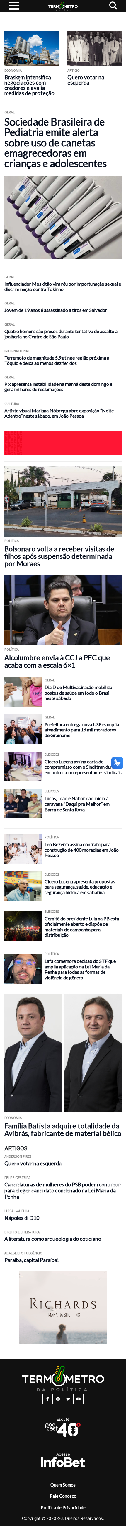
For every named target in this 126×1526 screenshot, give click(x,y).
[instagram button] (58, 1399)
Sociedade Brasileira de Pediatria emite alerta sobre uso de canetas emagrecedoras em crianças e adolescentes (55, 142)
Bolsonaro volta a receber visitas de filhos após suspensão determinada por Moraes (59, 556)
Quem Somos (63, 1484)
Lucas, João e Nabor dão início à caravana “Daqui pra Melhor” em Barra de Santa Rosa (77, 803)
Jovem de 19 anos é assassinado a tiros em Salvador (55, 310)
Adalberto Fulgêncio (23, 1253)
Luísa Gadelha (16, 1211)
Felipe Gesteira (17, 1177)
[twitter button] (68, 1399)
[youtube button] (78, 1399)
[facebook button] (47, 1399)
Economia (13, 70)
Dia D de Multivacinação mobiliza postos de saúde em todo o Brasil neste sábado (78, 692)
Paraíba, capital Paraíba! (31, 1260)
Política (11, 540)
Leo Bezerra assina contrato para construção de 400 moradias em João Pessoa (82, 849)
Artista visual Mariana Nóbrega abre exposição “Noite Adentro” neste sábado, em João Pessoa (59, 413)
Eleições (52, 754)
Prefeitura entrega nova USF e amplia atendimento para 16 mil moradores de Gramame (82, 729)
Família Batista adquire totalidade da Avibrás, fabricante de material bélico (62, 1129)
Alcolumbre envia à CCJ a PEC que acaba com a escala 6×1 (57, 661)
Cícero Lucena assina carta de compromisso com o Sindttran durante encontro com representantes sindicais (83, 767)
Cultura (11, 403)
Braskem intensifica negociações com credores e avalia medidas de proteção (29, 85)
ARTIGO (73, 70)
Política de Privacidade (63, 1507)
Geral (9, 112)
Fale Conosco (63, 1496)
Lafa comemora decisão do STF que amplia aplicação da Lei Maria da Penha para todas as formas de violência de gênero (80, 969)
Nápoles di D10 (21, 1218)
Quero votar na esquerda (85, 80)
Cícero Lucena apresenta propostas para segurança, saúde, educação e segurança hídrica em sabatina (80, 887)
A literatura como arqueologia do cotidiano (52, 1239)
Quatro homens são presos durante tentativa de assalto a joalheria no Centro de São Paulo (61, 333)
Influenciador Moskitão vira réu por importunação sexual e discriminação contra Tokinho (62, 286)
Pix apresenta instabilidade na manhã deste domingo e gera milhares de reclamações (58, 386)
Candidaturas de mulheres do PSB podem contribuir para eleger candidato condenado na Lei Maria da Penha (63, 1190)
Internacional (17, 351)
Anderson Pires (18, 1156)
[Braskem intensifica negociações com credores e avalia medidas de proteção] (31, 48)
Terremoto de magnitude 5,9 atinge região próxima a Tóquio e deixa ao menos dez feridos (56, 360)
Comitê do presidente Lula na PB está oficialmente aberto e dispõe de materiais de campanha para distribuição (82, 927)
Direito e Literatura (22, 1232)
